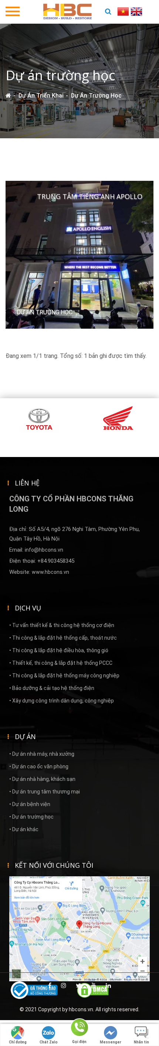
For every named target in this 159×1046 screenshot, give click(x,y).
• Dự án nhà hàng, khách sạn (42, 779)
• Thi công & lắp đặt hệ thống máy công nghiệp (64, 675)
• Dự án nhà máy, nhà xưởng (41, 754)
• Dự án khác (23, 829)
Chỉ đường (18, 1042)
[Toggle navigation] (13, 12)
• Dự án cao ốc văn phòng (38, 766)
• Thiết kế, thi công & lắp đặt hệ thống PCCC (60, 663)
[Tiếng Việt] (124, 10)
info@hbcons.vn (44, 550)
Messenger (110, 1042)
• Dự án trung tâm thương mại (44, 792)
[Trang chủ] (8, 95)
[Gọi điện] (79, 1029)
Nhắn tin (141, 1042)
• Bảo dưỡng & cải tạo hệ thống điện (51, 688)
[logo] (67, 10)
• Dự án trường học (31, 817)
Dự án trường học (96, 95)
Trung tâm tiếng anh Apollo (89, 196)
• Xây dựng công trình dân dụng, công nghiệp (61, 701)
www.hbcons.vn (50, 572)
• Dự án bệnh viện (29, 804)
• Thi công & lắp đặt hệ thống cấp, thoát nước (63, 638)
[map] (79, 928)
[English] (136, 10)
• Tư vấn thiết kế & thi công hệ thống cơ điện (61, 625)
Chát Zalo (49, 1042)
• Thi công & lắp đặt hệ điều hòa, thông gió (58, 650)
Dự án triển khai (41, 95)
